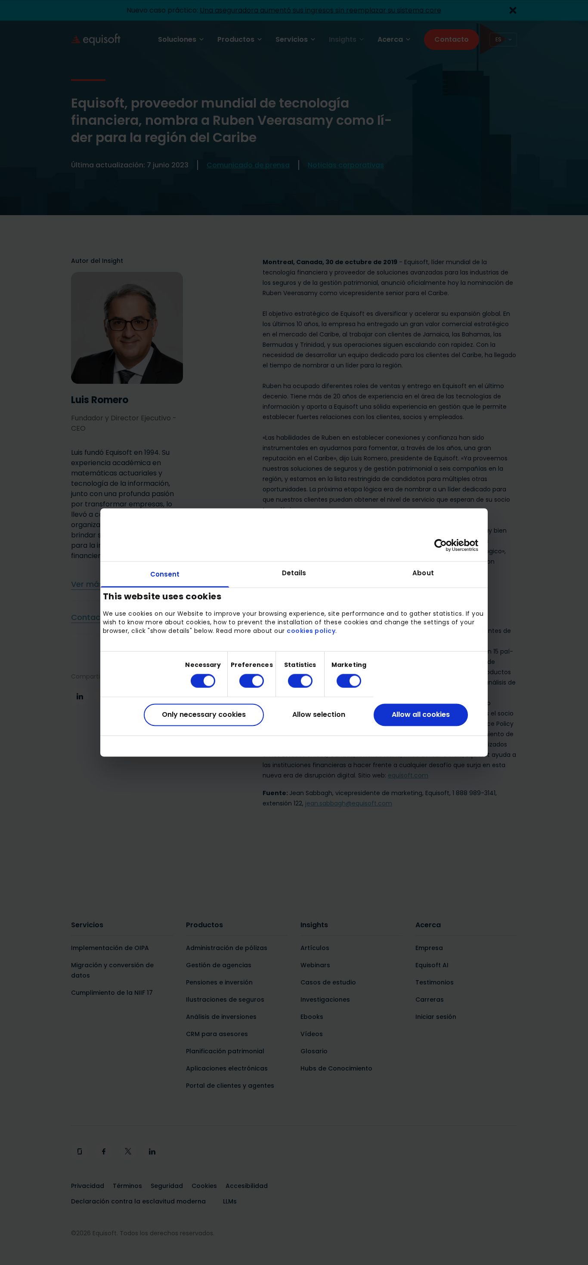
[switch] (244, 681)
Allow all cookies (421, 714)
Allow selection (318, 714)
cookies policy (311, 630)
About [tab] (423, 572)
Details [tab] (294, 572)
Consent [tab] (165, 574)
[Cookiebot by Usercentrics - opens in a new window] (440, 545)
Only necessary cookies (204, 714)
